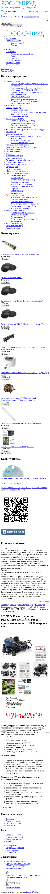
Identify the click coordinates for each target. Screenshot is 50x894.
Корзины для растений (20, 182)
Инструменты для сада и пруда (23, 180)
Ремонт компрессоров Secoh (22, 54)
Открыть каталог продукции (12, 26)
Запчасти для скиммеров (21, 208)
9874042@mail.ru (13, 63)
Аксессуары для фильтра (21, 127)
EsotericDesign (32, 892)
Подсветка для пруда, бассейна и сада (21, 147)
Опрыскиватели (17, 188)
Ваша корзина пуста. (30, 17)
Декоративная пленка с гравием (24, 99)
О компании (11, 52)
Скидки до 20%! (7, 70)
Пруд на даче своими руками (18, 864)
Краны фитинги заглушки (21, 184)
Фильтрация (11, 819)
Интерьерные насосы (19, 110)
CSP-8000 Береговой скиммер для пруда (17, 447)
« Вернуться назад (8, 807)
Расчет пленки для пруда (11, 483)
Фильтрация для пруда (15, 119)
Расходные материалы (15, 195)
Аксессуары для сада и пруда (18, 173)
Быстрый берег (17, 178)
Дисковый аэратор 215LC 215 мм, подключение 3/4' (22, 301)
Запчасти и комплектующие (22, 143)
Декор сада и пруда (18, 175)
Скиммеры (10, 825)
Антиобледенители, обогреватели (20, 160)
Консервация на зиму (19, 215)
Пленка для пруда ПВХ (20, 97)
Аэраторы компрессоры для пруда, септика (24, 136)
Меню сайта (6, 23)
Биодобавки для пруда (15, 223)
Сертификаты (16, 60)
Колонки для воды (13, 169)
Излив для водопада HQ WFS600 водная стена (20, 254)
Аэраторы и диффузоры (20, 140)
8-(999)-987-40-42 (13, 65)
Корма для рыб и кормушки (17, 145)
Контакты (10, 49)
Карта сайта (11, 852)
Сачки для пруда (17, 191)
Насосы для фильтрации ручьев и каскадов (28, 112)
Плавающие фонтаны (20, 116)
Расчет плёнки (12, 850)
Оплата (14, 45)
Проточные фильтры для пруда (23, 123)
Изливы (9, 154)
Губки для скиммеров (20, 199)
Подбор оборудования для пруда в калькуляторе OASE (23, 478)
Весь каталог (11, 39)
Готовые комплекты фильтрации (24, 125)
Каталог (13, 605)
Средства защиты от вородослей (24, 219)
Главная (4, 605)
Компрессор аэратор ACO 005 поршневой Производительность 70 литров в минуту (18, 399)
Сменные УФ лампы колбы (22, 202)
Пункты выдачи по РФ (15, 837)
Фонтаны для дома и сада (16, 164)
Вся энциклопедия (13, 868)
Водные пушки (12, 167)
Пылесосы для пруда (14, 149)
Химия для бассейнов (15, 210)
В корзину (5, 259)
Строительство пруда (14, 226)
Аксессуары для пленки (20, 103)
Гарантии (15, 58)
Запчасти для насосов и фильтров (24, 204)
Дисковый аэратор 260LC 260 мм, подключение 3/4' (22, 324)
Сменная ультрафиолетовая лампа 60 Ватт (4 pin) (21, 423)
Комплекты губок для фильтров (24, 197)
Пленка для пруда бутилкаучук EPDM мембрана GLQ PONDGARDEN (26, 89)
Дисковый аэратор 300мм (11, 278)
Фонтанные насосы (19, 114)
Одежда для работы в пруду (22, 186)
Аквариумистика (13, 228)
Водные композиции (14, 162)
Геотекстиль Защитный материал (24, 101)
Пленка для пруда (13, 81)
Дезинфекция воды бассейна (22, 213)
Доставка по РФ (17, 43)
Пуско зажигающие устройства (24, 206)
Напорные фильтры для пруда (23, 121)
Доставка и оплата (13, 41)
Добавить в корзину (14, 705)
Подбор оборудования (15, 848)
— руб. (12, 17)
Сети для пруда (17, 193)
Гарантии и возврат (14, 839)
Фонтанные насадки (14, 156)
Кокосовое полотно (14, 105)
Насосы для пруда (13, 108)
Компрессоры (16, 138)
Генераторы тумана (14, 158)
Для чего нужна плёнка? (16, 861)
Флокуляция (16, 221)
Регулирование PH (18, 217)
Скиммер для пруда (14, 134)
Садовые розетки (13, 151)
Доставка (14, 47)
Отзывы (14, 56)
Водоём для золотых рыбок (17, 866)
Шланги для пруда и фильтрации (19, 171)
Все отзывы (44, 601)
